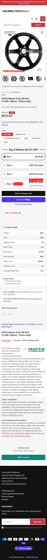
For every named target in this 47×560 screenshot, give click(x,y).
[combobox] (23, 25)
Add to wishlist (11, 213)
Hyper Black (36, 138)
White (5, 142)
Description (6, 340)
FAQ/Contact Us (8, 491)
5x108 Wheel (31, 324)
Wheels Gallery (8, 496)
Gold (26, 138)
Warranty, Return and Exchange (14, 478)
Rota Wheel (6, 327)
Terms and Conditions (11, 472)
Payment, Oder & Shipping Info (26, 340)
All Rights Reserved (32, 557)
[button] (7, 92)
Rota (3, 95)
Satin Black (7, 134)
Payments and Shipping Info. (13, 475)
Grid (40, 324)
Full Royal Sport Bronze (11, 138)
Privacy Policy (7, 481)
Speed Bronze (21, 134)
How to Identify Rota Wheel (13, 494)
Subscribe (37, 522)
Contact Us (11, 294)
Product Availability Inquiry (12, 415)
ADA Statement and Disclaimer (14, 484)
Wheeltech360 (19, 557)
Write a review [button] (24, 457)
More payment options (23, 204)
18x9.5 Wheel (19, 324)
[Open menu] (42, 18)
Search (38, 25)
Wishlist (5, 499)
